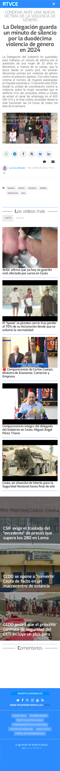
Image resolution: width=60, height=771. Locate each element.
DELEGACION (13, 193)
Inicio (47, 705)
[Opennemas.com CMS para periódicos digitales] (32, 746)
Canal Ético (43, 729)
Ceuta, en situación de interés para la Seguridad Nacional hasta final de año (28, 484)
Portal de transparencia (29, 733)
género (43, 188)
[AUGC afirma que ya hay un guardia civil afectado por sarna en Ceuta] (30, 247)
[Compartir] (6, 154)
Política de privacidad (30, 720)
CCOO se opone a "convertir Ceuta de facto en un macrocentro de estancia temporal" (28, 583)
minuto (21, 188)
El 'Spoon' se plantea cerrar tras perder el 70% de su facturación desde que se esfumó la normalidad (29, 326)
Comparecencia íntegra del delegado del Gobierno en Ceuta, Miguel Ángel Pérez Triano (27, 429)
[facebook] (22, 700)
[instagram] (32, 700)
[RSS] (42, 700)
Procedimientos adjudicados (30, 724)
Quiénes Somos (38, 715)
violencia (32, 188)
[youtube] (37, 700)
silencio (11, 188)
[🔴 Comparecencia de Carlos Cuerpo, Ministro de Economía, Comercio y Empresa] (30, 352)
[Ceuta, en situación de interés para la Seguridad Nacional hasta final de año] (30, 460)
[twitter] (27, 700)
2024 (23, 193)
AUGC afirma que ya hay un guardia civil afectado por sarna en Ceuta (27, 271)
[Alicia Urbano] (5, 168)
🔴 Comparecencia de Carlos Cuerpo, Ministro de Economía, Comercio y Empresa (27, 372)
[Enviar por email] (53, 161)
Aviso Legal (19, 715)
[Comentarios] (44, 161)
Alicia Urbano (17, 168)
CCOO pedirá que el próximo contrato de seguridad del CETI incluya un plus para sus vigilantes (29, 632)
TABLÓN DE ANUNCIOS (21, 729)
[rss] (4, 173)
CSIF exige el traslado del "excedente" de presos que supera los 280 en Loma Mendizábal (27, 535)
